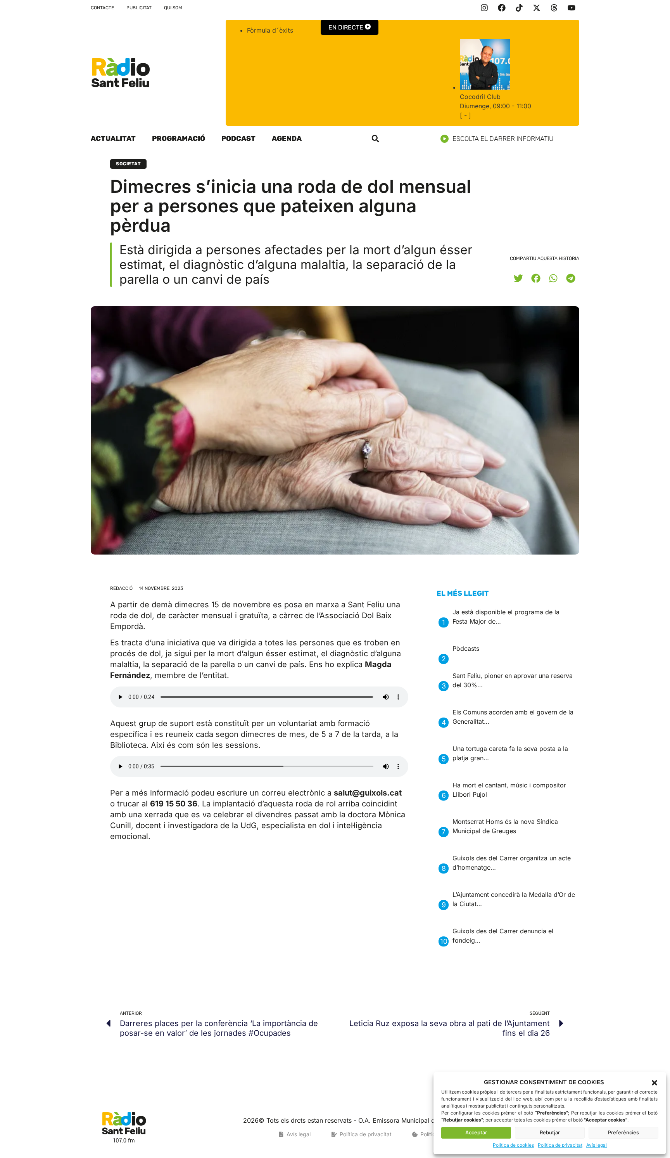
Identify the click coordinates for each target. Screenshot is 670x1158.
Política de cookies (513, 1145)
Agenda (287, 138)
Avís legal (596, 1145)
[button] (654, 1083)
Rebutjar (550, 1132)
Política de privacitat (560, 1145)
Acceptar (476, 1132)
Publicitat (139, 7)
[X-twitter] (536, 8)
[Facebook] (501, 8)
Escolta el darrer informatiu (503, 138)
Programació (178, 138)
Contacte (102, 7)
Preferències (623, 1132)
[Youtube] (571, 8)
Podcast (238, 138)
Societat (128, 163)
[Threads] (554, 8)
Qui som (173, 7)
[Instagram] (484, 8)
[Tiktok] (519, 8)
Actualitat (113, 138)
